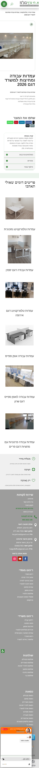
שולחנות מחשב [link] (28, 669)
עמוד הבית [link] (31, 12)
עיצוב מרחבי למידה (26, 580)
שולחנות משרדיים (27, 662)
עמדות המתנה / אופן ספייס (24, 633)
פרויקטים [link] (30, 600)
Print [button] (27, 125)
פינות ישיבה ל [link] (28, 584)
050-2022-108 (27, 520)
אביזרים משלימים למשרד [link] (24, 630)
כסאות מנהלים (28, 695)
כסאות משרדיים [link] (27, 702)
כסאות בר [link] (29, 724)
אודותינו (30, 498)
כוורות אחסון (29, 590)
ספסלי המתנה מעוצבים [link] (25, 597)
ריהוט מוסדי (29, 574)
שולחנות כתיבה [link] (28, 672)
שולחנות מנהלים (27, 659)
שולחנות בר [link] (29, 675)
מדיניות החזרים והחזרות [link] (24, 508)
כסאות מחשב (28, 699)
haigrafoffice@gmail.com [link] (19, 549)
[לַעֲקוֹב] (25, 558)
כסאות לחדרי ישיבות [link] (26, 705)
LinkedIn (22, 122)
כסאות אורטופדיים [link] (27, 718)
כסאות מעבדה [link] (28, 715)
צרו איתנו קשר (28, 502)
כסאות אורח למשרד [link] (26, 708)
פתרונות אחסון (28, 626)
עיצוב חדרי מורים (27, 577)
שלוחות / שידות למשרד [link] (25, 639)
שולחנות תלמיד (27, 593)
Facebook (28, 122)
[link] (19, 335)
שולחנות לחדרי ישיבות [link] (25, 666)
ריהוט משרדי (28, 636)
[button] (4, 4)
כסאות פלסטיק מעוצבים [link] (25, 721)
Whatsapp (10, 122)
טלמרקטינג (23, 12)
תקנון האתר (29, 505)
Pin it (16, 122)
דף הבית (32, 765)
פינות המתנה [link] (28, 623)
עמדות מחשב (28, 587)
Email (32, 125)
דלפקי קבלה (28, 620)
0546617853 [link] (19, 546)
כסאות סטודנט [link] (28, 712)
